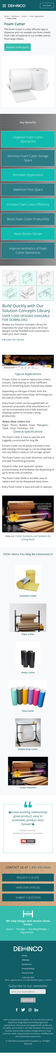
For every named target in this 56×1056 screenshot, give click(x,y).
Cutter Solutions (28, 787)
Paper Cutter (28, 634)
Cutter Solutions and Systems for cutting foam (33, 537)
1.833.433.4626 (39, 867)
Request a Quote (28, 877)
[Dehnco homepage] (16, 5)
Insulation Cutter (28, 595)
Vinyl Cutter (28, 711)
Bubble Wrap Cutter (28, 749)
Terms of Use (27, 973)
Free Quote (47, 5)
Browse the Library (13, 339)
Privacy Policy (28, 968)
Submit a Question (28, 897)
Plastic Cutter (28, 672)
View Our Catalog (28, 887)
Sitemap (25, 960)
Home (24, 955)
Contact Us (26, 964)
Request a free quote (17, 47)
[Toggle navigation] (4, 6)
